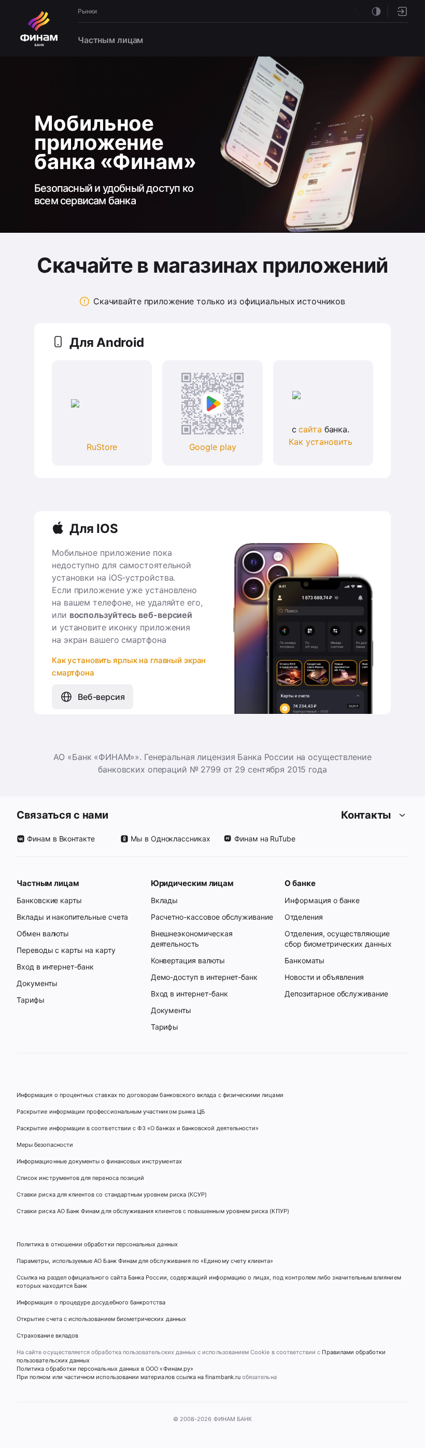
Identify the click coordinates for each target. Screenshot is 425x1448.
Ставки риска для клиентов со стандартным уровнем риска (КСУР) (112, 1194)
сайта (310, 429)
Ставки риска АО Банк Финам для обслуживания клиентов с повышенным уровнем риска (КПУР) (153, 1211)
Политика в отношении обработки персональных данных (97, 1244)
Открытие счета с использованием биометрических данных (101, 1319)
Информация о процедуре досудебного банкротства (91, 1306)
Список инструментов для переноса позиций (80, 1178)
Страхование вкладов (47, 1335)
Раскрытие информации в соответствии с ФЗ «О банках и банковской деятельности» (138, 1128)
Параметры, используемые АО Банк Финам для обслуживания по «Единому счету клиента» (145, 1260)
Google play (212, 447)
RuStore (102, 447)
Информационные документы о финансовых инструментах (99, 1161)
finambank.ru (222, 1377)
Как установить (320, 442)
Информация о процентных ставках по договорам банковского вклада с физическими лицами (150, 1095)
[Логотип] (39, 28)
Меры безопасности (45, 1144)
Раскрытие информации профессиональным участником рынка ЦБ (111, 1111)
